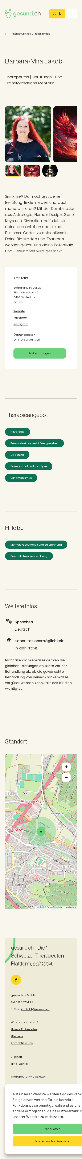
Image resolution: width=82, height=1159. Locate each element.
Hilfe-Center (19, 1064)
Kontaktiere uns (22, 1043)
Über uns (17, 1036)
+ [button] (66, 766)
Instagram (20, 324)
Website (19, 311)
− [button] (66, 777)
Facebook (20, 318)
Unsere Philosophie (24, 1029)
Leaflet (39, 907)
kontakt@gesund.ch (35, 1009)
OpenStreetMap (55, 907)
